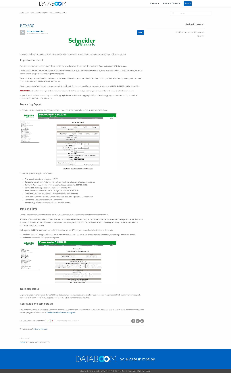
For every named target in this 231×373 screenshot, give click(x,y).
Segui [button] (140, 32)
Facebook (133, 321)
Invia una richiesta (171, 3)
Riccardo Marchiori (35, 31)
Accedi (22, 342)
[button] (48, 321)
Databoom (24, 12)
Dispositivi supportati (59, 12)
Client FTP (201, 36)
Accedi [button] (188, 3)
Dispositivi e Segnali (39, 12)
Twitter (138, 321)
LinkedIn (142, 321)
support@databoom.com (140, 371)
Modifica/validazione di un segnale (61, 312)
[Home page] (52, 3)
